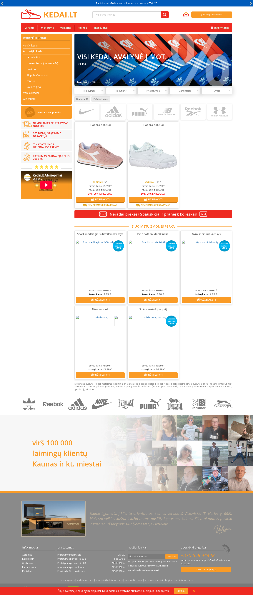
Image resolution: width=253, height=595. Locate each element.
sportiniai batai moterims (109, 580)
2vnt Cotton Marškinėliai (153, 234)
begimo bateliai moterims (178, 580)
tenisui (31, 81)
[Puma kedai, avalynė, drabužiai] (151, 413)
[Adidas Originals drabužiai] (30, 413)
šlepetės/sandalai (37, 75)
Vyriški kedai (30, 45)
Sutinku (181, 591)
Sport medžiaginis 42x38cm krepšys (100, 234)
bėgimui (31, 69)
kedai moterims (85, 580)
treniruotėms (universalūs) (42, 63)
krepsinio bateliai (154, 580)
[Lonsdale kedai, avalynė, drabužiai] (175, 413)
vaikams (65, 27)
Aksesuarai (29, 99)
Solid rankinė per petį (153, 309)
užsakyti (172, 556)
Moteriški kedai (33, 51)
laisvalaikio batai (133, 580)
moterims (47, 27)
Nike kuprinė (100, 309)
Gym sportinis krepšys (206, 234)
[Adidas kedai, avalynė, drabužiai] (78, 413)
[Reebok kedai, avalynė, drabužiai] (54, 413)
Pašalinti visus (101, 99)
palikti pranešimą (205, 569)
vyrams (29, 27)
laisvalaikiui (33, 57)
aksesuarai (101, 27)
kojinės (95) (34, 87)
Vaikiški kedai (31, 93)
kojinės (82, 27)
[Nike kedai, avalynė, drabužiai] (103, 413)
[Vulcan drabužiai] (127, 413)
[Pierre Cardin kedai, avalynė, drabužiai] (200, 413)
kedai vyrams (67, 580)
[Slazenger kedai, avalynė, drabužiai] (223, 413)
